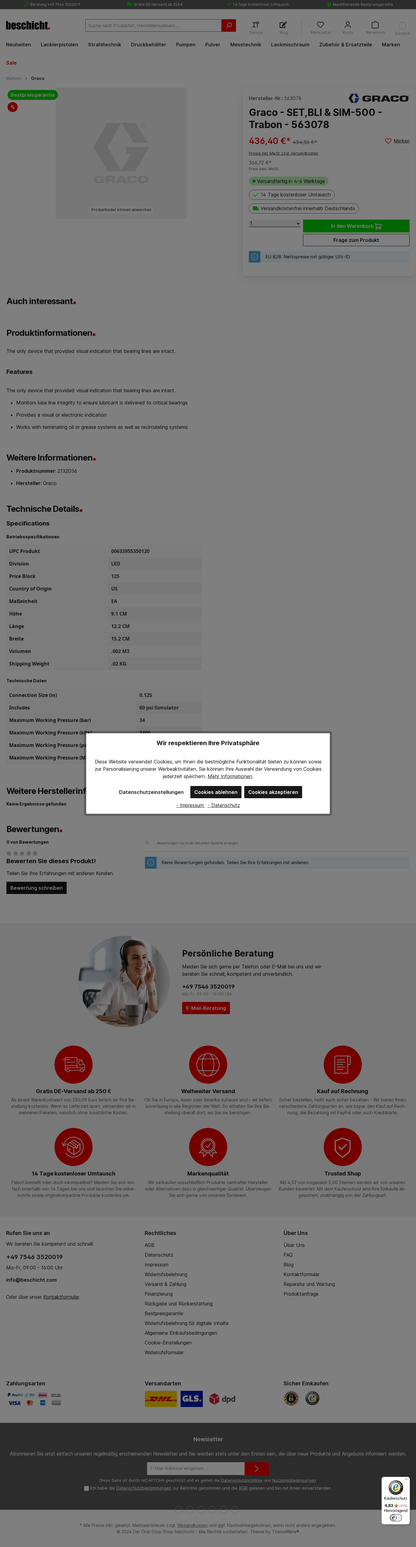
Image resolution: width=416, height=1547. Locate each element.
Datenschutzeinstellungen (151, 792)
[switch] (396, 1517)
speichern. (195, 776)
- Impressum (190, 805)
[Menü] (406, 1480)
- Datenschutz (224, 805)
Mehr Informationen (230, 776)
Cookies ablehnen (216, 792)
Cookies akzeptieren (273, 792)
